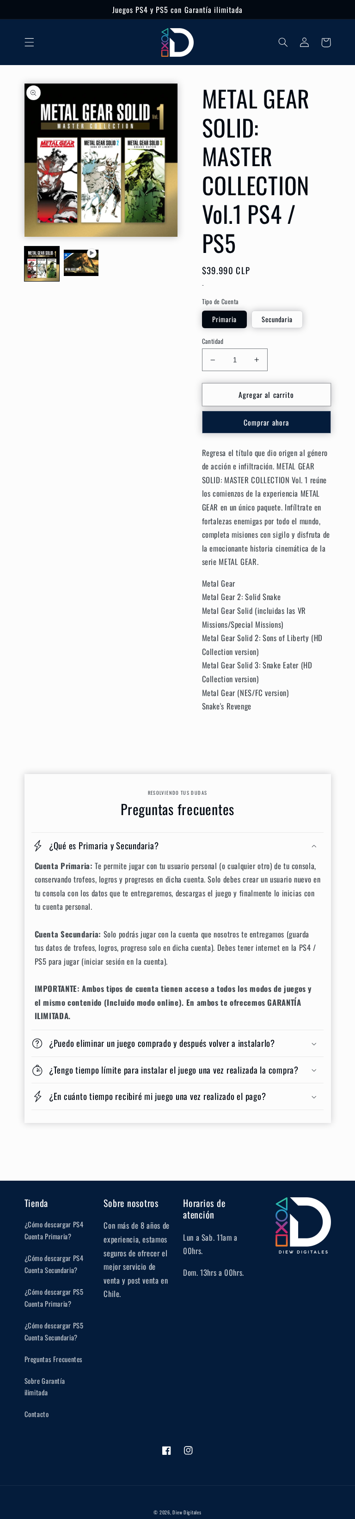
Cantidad (213, 341)
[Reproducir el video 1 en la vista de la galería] (81, 263)
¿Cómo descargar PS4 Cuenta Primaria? (54, 1230)
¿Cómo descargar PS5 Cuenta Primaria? (54, 1297)
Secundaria (277, 319)
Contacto (36, 1414)
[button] (29, 42)
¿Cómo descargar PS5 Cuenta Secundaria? (54, 1331)
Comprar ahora (266, 422)
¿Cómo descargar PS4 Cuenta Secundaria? (54, 1264)
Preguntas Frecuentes (53, 1359)
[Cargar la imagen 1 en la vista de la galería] (41, 263)
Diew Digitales (186, 1512)
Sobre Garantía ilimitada (44, 1386)
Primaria (224, 319)
